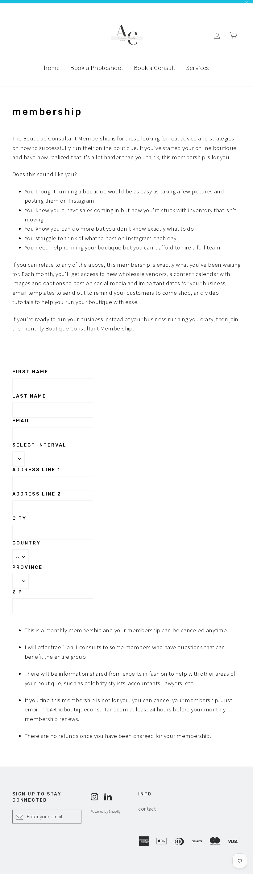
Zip (17, 592)
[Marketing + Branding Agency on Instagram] (94, 795)
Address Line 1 (36, 469)
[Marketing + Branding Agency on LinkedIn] (108, 795)
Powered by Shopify (105, 811)
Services (197, 67)
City (19, 518)
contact (147, 808)
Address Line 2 (36, 494)
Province (27, 567)
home (52, 67)
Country (26, 543)
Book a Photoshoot (96, 67)
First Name (30, 371)
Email (21, 420)
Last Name (29, 396)
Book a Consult (155, 67)
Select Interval (39, 445)
